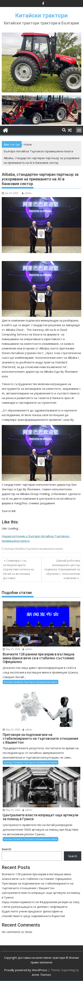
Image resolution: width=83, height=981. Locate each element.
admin (28, 193)
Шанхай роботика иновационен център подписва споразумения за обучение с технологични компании (62, 569)
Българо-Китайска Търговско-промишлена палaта (34, 548)
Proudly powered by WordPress (25, 970)
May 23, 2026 (12, 649)
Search (6, 849)
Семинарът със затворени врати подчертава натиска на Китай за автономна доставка (18, 569)
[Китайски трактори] (41, 123)
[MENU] (79, 130)
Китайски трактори (41, 15)
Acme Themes (41, 975)
